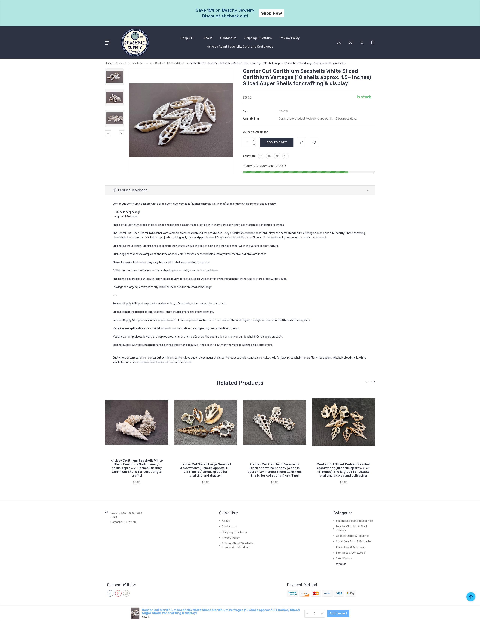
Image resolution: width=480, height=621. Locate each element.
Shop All (186, 38)
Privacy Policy (290, 38)
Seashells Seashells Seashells (355, 521)
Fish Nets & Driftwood (350, 552)
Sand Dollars (344, 558)
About (207, 38)
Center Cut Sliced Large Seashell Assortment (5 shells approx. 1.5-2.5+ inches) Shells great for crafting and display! (205, 469)
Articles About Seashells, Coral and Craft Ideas (240, 46)
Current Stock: (255, 132)
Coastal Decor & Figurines (352, 536)
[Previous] (108, 133)
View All (341, 564)
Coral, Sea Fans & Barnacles (354, 541)
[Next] (121, 133)
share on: (249, 155)
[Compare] (350, 44)
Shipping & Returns (258, 38)
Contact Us (228, 38)
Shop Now (273, 13)
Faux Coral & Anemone (350, 547)
